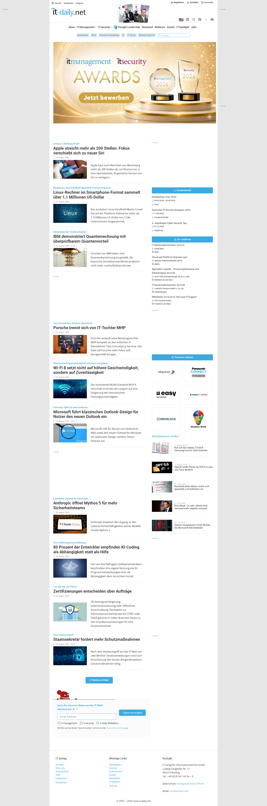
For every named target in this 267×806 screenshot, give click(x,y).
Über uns (60, 768)
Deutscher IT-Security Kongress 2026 (171, 210)
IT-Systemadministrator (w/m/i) (168, 245)
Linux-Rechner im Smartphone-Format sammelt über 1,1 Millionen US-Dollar (96, 194)
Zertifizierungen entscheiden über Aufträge (92, 591)
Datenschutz (62, 771)
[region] (134, 82)
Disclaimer (61, 782)
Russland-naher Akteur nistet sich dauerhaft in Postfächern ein (191, 488)
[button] (134, 82)
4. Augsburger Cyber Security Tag (169, 223)
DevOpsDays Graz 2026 (164, 197)
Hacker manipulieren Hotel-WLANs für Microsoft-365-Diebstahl (192, 526)
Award (112, 775)
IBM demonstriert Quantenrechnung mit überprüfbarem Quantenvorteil (89, 239)
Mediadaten (115, 764)
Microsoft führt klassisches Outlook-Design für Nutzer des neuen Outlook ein (95, 414)
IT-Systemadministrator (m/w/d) (168, 285)
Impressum (61, 778)
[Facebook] (200, 19)
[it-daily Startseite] (74, 12)
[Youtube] (212, 19)
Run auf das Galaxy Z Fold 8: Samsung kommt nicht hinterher (191, 449)
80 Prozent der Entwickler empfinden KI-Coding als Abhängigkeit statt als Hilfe (96, 549)
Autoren (113, 785)
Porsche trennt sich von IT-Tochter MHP (89, 327)
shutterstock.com (179, 791)
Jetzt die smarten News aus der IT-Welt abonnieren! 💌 (80, 707)
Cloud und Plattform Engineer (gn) (169, 257)
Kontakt (60, 764)
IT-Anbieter (114, 781)
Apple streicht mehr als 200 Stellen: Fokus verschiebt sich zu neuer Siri (91, 150)
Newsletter (114, 778)
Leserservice (115, 771)
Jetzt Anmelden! (133, 712)
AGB (58, 775)
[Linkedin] (187, 19)
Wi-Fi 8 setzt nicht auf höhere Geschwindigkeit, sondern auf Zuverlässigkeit (96, 370)
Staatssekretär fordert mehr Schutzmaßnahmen (96, 639)
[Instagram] (194, 19)
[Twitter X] (206, 19)
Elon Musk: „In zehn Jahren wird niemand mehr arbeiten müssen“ (191, 507)
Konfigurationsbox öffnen (190, 783)
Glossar (113, 768)
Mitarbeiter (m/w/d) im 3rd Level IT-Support (174, 297)
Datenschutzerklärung (115, 728)
